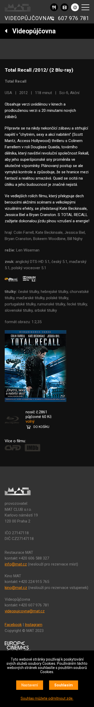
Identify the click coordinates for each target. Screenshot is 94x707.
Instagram (33, 624)
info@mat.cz (16, 564)
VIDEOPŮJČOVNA (27, 18)
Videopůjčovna (32, 31)
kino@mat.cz (16, 587)
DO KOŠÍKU (41, 427)
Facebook (13, 624)
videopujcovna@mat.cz (25, 611)
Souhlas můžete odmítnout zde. (47, 698)
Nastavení (29, 685)
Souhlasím (63, 685)
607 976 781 (73, 18)
